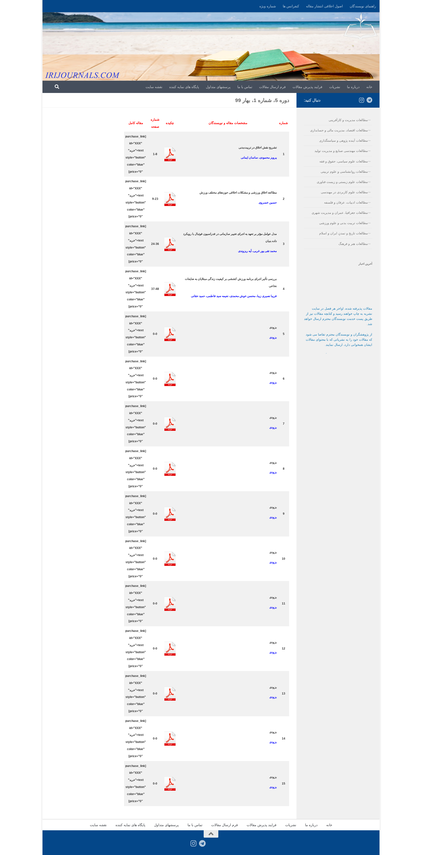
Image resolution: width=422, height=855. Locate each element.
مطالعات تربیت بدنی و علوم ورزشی (343, 223)
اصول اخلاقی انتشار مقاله (324, 6)
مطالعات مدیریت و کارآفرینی (348, 120)
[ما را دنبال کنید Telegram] (369, 100)
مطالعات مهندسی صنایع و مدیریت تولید (341, 151)
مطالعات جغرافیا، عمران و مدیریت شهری (340, 213)
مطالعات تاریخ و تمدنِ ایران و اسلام (343, 233)
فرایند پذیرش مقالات (307, 87)
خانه (369, 87)
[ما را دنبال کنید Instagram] (361, 100)
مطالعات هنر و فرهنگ (353, 244)
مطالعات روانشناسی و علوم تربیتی (344, 171)
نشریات (334, 87)
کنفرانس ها (291, 6)
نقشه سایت (154, 87)
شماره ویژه (267, 6)
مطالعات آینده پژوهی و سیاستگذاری (343, 140)
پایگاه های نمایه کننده (184, 87)
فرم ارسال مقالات (272, 87)
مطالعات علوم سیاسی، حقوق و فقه (343, 161)
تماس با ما (244, 87)
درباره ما (353, 87)
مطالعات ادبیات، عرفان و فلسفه (346, 202)
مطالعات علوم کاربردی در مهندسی (344, 192)
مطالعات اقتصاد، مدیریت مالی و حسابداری (339, 130)
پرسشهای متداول (218, 87)
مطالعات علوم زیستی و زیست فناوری (342, 182)
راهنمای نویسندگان (363, 6)
